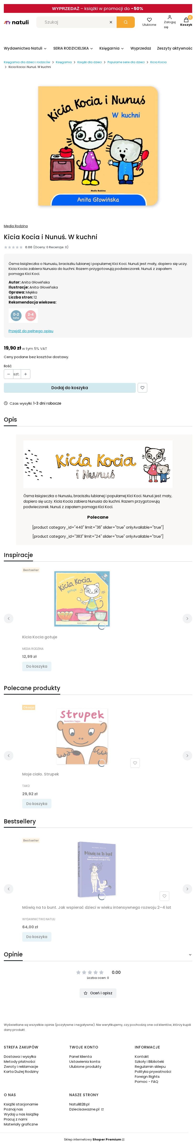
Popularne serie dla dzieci (126, 62)
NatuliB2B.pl (79, 1104)
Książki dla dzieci (89, 62)
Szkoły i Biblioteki (149, 1061)
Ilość (8, 365)
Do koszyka (36, 666)
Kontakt (142, 1056)
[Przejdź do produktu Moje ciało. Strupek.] (82, 736)
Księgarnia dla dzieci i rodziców (27, 62)
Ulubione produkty (85, 1066)
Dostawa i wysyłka (20, 1056)
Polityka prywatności (153, 1071)
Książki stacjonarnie (21, 1104)
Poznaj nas (13, 1109)
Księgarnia (64, 62)
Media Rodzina (16, 226)
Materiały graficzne (21, 1124)
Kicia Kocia (158, 62)
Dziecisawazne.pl (84, 1109)
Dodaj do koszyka (69, 388)
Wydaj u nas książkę (21, 1114)
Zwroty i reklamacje (21, 1066)
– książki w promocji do (112, 8)
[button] (126, 22)
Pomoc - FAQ (146, 1081)
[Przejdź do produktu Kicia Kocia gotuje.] (82, 599)
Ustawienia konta (84, 1061)
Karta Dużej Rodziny (21, 1071)
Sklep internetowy (92, 1139)
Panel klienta (80, 1056)
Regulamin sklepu (150, 1066)
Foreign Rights (147, 1076)
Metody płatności (19, 1061)
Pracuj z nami (15, 1119)
